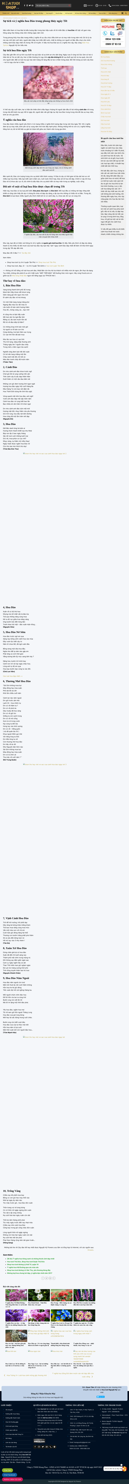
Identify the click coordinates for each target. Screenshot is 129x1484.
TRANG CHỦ (5, 13)
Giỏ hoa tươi (68, 13)
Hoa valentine (106, 109)
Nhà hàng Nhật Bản (19, 276)
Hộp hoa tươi (105, 124)
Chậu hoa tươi (106, 117)
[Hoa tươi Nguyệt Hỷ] (11, 5)
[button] (122, 13)
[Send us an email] (32, 5)
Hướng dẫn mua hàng (12, 1414)
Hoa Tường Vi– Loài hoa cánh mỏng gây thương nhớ (26, 1375)
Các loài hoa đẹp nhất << (13, 676)
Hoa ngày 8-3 (106, 94)
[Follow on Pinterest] (54, 1447)
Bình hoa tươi (105, 113)
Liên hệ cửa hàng (11, 1442)
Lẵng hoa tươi (105, 128)
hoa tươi (25, 1454)
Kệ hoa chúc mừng (80, 13)
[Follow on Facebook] (24, 5)
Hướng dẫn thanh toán (13, 1418)
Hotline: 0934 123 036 (12, 1479)
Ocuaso (90, 1250)
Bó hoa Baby (92, 13)
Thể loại (104, 68)
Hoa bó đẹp (59, 13)
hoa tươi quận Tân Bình (55, 266)
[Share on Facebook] (43, 1278)
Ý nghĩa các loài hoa (19, 18)
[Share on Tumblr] (54, 1278)
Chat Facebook (9, 1475)
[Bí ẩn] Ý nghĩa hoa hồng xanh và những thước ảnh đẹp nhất (30, 1259)
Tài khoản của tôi (11, 1446)
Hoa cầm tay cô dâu (108, 90)
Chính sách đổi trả (11, 1430)
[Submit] (69, 5)
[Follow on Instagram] (27, 5)
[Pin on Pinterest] (50, 1278)
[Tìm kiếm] (125, 13)
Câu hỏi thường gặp (12, 1422)
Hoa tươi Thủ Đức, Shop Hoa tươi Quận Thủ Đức (26, 1262)
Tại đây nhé (26, 253)
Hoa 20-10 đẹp (106, 105)
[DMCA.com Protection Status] (39, 1441)
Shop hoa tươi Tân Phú (47, 262)
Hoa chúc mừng (106, 64)
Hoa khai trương (26, 13)
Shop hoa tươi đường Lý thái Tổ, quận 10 (22, 1264)
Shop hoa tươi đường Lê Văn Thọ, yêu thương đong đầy (28, 1270)
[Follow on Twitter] (30, 5)
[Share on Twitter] (46, 1278)
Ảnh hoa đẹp (7, 18)
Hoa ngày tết (105, 98)
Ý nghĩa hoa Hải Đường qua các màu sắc (23, 1267)
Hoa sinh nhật (15, 13)
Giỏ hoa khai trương (108, 61)
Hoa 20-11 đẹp (106, 87)
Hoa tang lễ (49, 13)
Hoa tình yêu (105, 102)
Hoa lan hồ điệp (38, 13)
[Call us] (50, 1447)
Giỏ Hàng (8, 1438)
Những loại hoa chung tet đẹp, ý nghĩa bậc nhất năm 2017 (29, 1273)
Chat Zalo (7, 1470)
